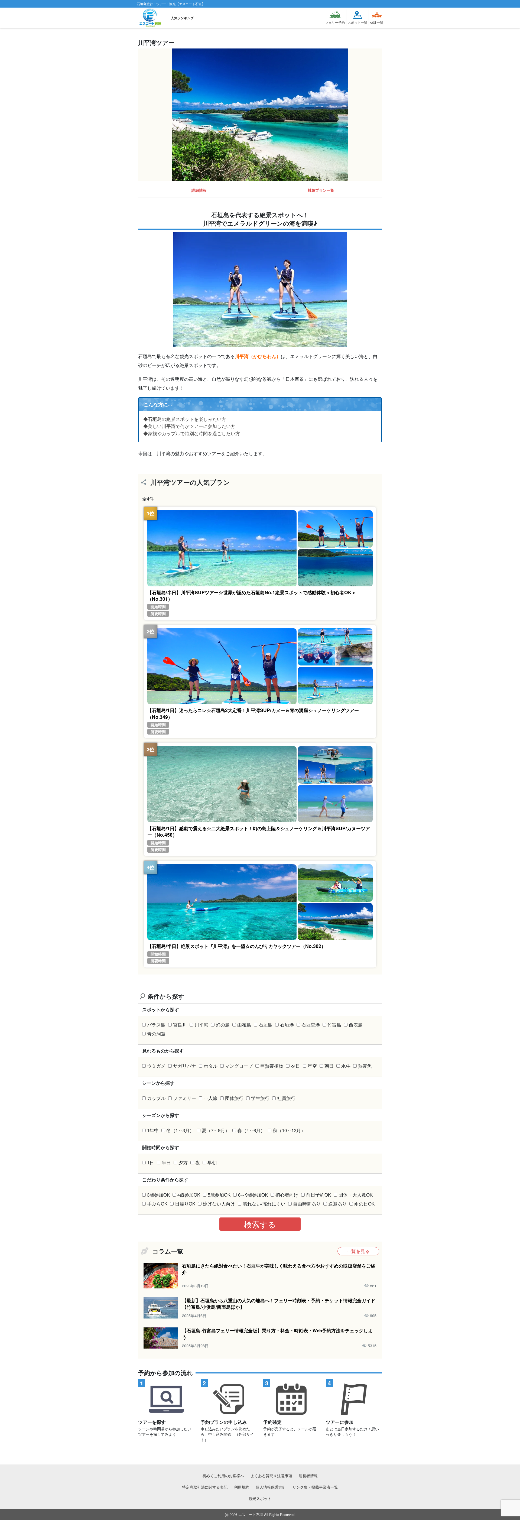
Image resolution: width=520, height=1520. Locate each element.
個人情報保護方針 (271, 1487)
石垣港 (287, 1024)
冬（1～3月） (180, 1130)
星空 (312, 1066)
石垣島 (265, 1024)
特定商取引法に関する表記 (204, 1487)
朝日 (329, 1066)
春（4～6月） (251, 1130)
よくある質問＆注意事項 (271, 1475)
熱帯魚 (365, 1066)
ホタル (210, 1066)
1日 (150, 1162)
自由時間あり (307, 1203)
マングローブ (239, 1066)
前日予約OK (318, 1194)
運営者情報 (308, 1475)
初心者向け (286, 1194)
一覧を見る (358, 1251)
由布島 (244, 1024)
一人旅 (210, 1098)
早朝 (212, 1162)
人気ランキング (182, 17)
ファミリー (184, 1098)
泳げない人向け (219, 1203)
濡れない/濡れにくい (264, 1203)
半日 (166, 1162)
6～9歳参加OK (253, 1194)
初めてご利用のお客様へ (223, 1475)
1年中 (153, 1130)
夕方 (183, 1162)
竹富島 (334, 1024)
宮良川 (180, 1024)
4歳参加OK (188, 1194)
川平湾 (201, 1024)
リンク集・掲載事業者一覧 (315, 1487)
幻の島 (223, 1024)
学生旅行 (260, 1098)
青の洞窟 (156, 1033)
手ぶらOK (157, 1203)
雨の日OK (364, 1203)
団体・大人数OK (356, 1194)
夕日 (295, 1066)
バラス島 (156, 1024)
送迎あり (337, 1203)
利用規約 (241, 1487)
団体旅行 (234, 1098)
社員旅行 (286, 1098)
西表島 (356, 1024)
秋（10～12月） (289, 1130)
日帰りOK (185, 1203)
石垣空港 (310, 1024)
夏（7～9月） (216, 1130)
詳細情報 (199, 190)
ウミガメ (156, 1066)
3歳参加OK (158, 1194)
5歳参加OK (219, 1194)
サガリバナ (184, 1066)
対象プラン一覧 (321, 190)
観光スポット (260, 1498)
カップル (156, 1098)
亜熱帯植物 (271, 1066)
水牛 (345, 1066)
